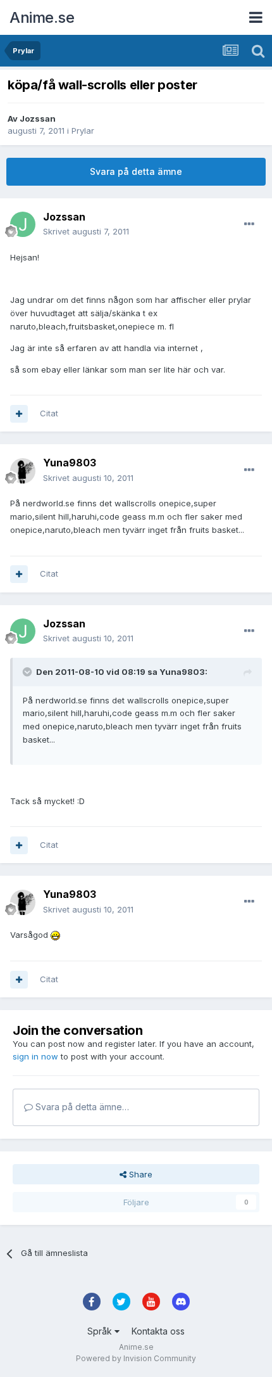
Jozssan (38, 118)
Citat (49, 413)
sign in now (35, 1056)
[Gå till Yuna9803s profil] (22, 471)
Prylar (82, 130)
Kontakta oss (158, 1331)
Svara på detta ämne (136, 171)
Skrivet (86, 231)
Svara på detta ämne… (81, 1106)
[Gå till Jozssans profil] (22, 224)
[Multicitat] (19, 414)
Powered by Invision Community (136, 1358)
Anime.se (41, 17)
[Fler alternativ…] (249, 224)
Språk (100, 1331)
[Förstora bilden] (55, 935)
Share (139, 1174)
